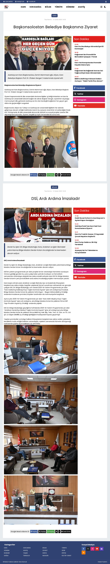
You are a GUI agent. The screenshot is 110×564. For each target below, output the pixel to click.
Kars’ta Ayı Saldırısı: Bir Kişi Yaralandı (86, 243)
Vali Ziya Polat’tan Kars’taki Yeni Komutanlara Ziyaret (88, 227)
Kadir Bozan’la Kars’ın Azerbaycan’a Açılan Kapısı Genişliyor (90, 219)
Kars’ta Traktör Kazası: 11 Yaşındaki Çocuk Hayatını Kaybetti (89, 235)
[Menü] (101, 6)
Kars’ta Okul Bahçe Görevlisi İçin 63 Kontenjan (89, 47)
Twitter (80, 94)
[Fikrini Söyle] (101, 549)
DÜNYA (45, 553)
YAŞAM (25, 553)
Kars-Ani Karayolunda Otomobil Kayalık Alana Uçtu (88, 64)
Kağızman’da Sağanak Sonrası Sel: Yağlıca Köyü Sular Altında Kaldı (89, 72)
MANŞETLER (20, 1)
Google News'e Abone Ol (20, 175)
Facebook (80, 88)
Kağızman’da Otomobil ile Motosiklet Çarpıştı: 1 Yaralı (86, 55)
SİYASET (45, 550)
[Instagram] (92, 549)
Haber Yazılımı (102, 562)
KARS (23, 7)
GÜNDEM (70, 7)
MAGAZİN (45, 555)
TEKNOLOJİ (26, 555)
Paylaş (34, 175)
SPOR (63, 550)
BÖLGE (48, 7)
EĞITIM (64, 553)
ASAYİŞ (81, 7)
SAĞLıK (6, 555)
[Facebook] (83, 549)
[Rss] (83, 552)
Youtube (81, 106)
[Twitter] (88, 549)
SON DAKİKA (9, 1)
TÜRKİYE (58, 7)
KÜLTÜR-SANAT (66, 555)
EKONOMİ (7, 553)
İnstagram (81, 100)
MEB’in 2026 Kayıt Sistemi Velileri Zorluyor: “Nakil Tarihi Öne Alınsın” (89, 80)
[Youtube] (97, 549)
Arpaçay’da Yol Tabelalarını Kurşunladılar (86, 251)
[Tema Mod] (105, 7)
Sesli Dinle (66, 175)
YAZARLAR (32, 1)
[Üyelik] (106, 1)
